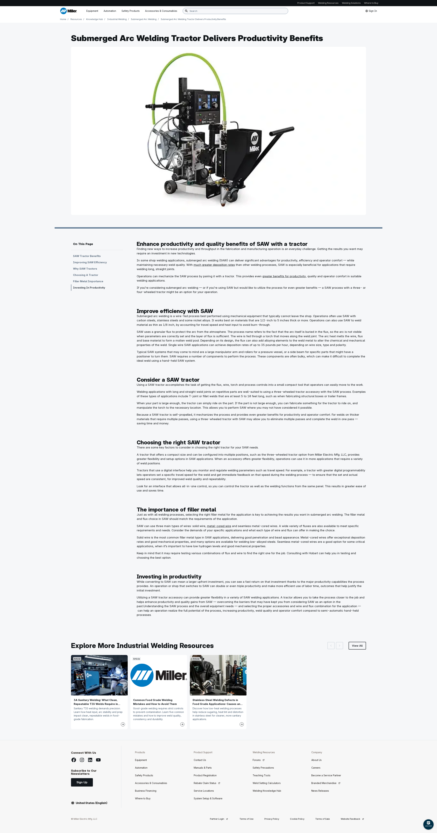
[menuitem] (161, 11)
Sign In (373, 10)
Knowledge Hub (94, 19)
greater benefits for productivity (284, 276)
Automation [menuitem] (110, 10)
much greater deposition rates (214, 265)
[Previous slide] (331, 645)
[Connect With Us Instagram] (82, 760)
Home (63, 19)
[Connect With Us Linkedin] (90, 760)
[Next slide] (339, 645)
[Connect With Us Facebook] (73, 760)
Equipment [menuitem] (92, 10)
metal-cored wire (219, 526)
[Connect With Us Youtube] (98, 760)
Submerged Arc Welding (144, 19)
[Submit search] (186, 11)
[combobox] (235, 11)
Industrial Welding (117, 19)
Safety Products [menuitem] (131, 10)
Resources (76, 19)
